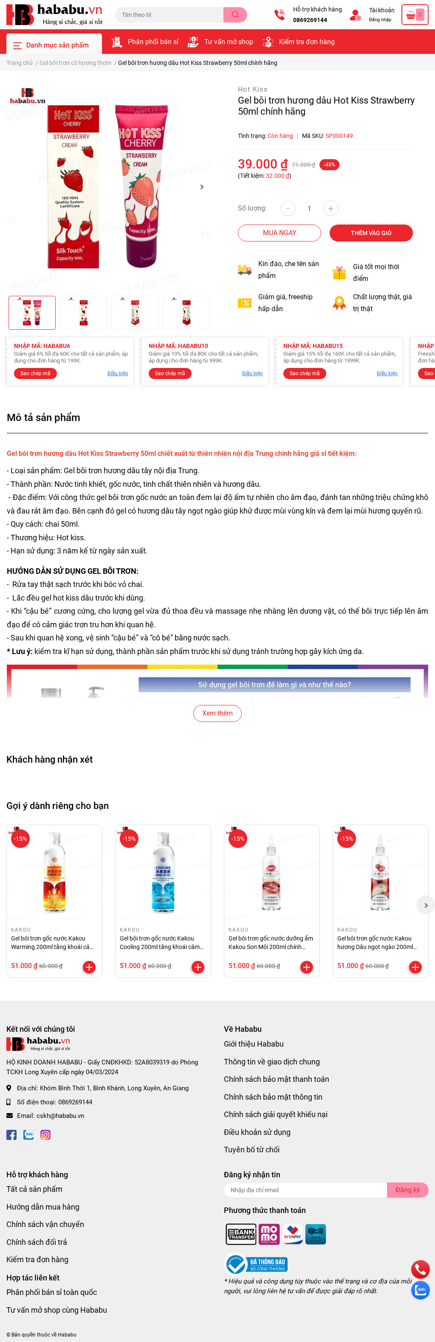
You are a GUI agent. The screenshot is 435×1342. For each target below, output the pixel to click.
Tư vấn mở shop (228, 42)
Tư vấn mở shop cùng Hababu (56, 1310)
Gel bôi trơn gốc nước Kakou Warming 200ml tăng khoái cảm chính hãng (53, 946)
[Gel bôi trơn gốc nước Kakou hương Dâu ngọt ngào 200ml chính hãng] (380, 872)
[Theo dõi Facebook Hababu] (11, 1134)
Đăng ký (407, 1190)
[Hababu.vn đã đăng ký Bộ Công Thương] (256, 1264)
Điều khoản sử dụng (257, 1132)
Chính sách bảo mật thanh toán (276, 1079)
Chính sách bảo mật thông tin (273, 1096)
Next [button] (201, 186)
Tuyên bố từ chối (252, 1149)
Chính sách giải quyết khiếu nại (276, 1114)
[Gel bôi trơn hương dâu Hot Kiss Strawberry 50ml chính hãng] (108, 186)
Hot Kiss (253, 89)
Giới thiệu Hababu (254, 1043)
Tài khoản (382, 10)
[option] (108, 186)
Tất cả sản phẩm (34, 1189)
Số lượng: (252, 208)
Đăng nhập (380, 19)
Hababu (67, 1335)
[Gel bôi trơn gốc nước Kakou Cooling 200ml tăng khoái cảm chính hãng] (163, 872)
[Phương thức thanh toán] (276, 1234)
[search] (235, 14)
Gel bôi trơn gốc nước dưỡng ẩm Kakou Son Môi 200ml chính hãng (271, 946)
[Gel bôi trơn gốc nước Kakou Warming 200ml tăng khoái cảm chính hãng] (54, 872)
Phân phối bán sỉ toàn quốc (51, 1292)
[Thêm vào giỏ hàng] (89, 967)
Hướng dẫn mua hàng (42, 1206)
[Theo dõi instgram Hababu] (45, 1134)
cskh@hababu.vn (60, 1116)
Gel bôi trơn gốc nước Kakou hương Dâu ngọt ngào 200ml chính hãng (375, 946)
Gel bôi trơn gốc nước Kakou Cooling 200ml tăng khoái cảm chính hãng (160, 946)
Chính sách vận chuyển (45, 1224)
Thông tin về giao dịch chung (272, 1061)
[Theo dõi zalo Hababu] (28, 1134)
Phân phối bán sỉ (153, 42)
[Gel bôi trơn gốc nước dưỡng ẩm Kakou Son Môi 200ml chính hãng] (271, 872)
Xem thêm (217, 713)
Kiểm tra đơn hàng (307, 42)
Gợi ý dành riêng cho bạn (57, 805)
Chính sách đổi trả (36, 1242)
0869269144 (310, 20)
